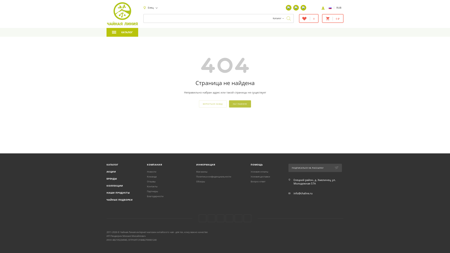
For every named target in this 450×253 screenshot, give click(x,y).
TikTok (238, 218)
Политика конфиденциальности (213, 176)
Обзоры (200, 181)
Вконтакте (202, 218)
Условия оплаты (259, 171)
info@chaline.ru (303, 193)
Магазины (201, 171)
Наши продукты (118, 192)
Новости (151, 171)
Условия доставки (260, 176)
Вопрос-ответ (258, 181)
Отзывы (151, 181)
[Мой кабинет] (323, 7)
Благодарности (155, 196)
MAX (247, 218)
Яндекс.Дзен (229, 218)
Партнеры (152, 191)
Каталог (112, 164)
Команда (152, 176)
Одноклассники (220, 218)
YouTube (211, 218)
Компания (154, 164)
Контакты (152, 186)
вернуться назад (213, 104)
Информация (205, 164)
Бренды (112, 178)
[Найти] (289, 18)
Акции (111, 171)
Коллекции (115, 185)
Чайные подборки (120, 199)
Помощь (257, 164)
